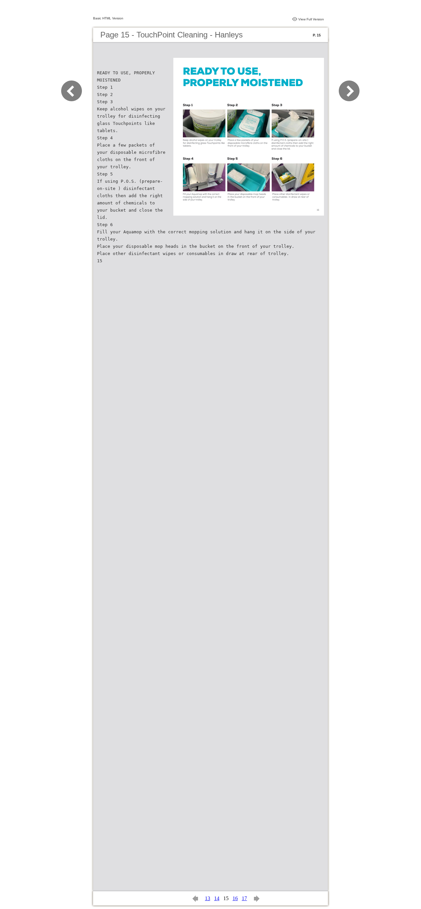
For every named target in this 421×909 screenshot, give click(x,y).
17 (244, 898)
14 (216, 898)
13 (207, 898)
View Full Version (311, 19)
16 (235, 898)
